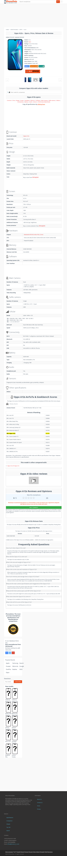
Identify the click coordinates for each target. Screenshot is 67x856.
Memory (33, 100)
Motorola (15, 666)
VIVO (20, 669)
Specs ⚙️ (27, 66)
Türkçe (34, 852)
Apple (7, 663)
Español (18, 852)
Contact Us (39, 802)
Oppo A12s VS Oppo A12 (13, 466)
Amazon (35, 177)
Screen (22, 100)
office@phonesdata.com (13, 844)
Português (42, 852)
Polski (46, 852)
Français (27, 852)
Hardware (27, 100)
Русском (31, 852)
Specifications (9, 817)
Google (21, 666)
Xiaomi (21, 663)
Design (18, 100)
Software (38, 100)
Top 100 (8, 827)
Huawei (8, 666)
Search (8, 830)
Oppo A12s (26, 136)
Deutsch (22, 852)
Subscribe (18, 681)
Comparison (9, 821)
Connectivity (20, 102)
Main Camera (44, 100)
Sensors (35, 102)
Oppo (29, 42)
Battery (26, 102)
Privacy (39, 809)
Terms (38, 806)
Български (50, 852)
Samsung (15, 663)
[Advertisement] (33, 16)
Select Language (9, 852)
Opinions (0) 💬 (34, 66)
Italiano (38, 852)
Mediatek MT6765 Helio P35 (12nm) (33, 234)
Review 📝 (41, 66)
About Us (39, 799)
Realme (14, 669)
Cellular (58, 100)
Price (14, 100)
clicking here (41, 104)
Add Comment (33, 507)
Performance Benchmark (44, 102)
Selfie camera (52, 100)
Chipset (8, 824)
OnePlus (8, 669)
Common (9, 100)
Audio (30, 102)
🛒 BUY (29, 71)
